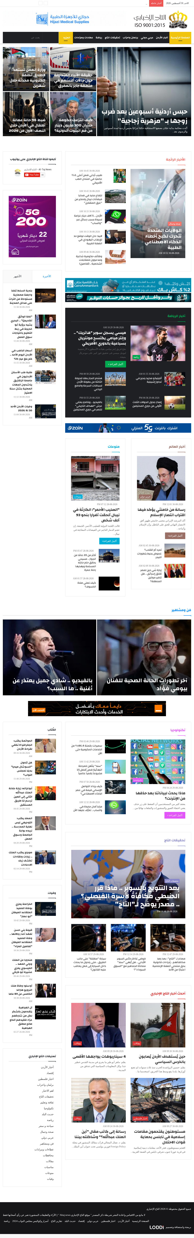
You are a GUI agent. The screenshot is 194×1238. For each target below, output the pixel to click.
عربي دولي (147, 37)
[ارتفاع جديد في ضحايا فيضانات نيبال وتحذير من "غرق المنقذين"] (115, 196)
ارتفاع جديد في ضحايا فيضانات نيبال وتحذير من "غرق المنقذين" (88, 199)
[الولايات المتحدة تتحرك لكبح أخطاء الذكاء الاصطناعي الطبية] (158, 213)
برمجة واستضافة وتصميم (178, 1227)
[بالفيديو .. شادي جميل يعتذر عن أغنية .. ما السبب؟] (49, 657)
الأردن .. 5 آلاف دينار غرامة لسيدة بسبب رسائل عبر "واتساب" (88, 219)
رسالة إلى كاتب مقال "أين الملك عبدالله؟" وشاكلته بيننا (100, 1134)
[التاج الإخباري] (161, 19)
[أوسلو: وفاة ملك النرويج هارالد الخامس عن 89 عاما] (45, 991)
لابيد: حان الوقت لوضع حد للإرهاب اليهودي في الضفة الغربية (88, 240)
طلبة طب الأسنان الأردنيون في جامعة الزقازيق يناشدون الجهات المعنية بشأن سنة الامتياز (20, 382)
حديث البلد (48, 1114)
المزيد (66, 37)
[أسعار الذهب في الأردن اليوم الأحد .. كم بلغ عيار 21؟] (45, 355)
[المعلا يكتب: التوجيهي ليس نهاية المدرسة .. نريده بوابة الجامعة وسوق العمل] (45, 823)
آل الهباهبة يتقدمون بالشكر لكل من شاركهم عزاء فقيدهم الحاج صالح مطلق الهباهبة (21, 1018)
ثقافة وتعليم (47, 1102)
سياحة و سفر (46, 1126)
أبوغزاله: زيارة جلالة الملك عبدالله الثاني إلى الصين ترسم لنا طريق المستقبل (20, 796)
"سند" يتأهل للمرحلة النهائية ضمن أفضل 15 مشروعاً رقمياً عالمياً (89, 770)
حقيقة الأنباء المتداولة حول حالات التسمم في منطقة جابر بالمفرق (73, 80)
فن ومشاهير (47, 1143)
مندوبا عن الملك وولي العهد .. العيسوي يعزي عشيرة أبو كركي (22, 966)
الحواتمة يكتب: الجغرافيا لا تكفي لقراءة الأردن (21, 744)
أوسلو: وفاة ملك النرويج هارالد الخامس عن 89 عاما (20, 989)
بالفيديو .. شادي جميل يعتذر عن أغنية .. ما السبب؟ (52, 684)
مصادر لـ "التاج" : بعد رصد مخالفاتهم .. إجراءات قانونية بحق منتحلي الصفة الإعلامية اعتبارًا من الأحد (169, 964)
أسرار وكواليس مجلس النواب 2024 (30, 1221)
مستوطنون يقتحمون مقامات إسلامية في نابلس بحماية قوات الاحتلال (159, 1137)
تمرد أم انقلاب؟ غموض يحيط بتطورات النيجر (149, 553)
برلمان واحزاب (130, 37)
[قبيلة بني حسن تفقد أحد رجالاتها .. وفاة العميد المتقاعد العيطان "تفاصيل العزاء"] (45, 935)
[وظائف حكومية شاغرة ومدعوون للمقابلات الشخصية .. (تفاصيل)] (115, 257)
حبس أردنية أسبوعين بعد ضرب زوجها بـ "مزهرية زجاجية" (144, 116)
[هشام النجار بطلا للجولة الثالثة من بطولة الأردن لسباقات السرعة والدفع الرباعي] (115, 379)
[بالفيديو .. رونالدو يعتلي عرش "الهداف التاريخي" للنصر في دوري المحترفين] (115, 403)
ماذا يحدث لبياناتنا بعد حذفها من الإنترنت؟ (160, 796)
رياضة (99, 37)
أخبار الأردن (162, 37)
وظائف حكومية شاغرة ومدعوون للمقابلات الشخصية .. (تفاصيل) (89, 260)
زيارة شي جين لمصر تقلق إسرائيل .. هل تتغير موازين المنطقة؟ (151, 576)
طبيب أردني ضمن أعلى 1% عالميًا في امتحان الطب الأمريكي (87, 179)
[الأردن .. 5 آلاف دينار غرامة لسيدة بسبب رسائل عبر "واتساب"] (115, 216)
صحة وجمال (47, 1131)
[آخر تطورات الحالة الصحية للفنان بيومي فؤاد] (144, 657)
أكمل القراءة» (175, 535)
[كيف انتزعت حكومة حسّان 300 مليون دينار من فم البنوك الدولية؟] (73, 114)
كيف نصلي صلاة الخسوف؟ (86, 584)
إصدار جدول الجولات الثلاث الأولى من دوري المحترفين (147, 404)
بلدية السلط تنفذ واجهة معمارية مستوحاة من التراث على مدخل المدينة (20, 296)
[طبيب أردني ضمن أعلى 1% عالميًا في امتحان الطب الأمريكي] (119, 176)
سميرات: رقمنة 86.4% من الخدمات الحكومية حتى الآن (86, 749)
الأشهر (17, 276)
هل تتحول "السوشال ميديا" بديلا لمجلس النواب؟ (21, 768)
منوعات (49, 1173)
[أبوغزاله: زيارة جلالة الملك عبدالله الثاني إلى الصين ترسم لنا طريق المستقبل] (45, 793)
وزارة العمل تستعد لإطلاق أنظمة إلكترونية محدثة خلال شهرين (27, 77)
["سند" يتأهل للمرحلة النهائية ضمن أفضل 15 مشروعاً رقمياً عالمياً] (115, 767)
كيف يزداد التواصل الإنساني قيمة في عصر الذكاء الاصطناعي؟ (89, 790)
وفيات (50, 1179)
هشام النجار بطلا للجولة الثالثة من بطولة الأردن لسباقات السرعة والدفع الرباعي (88, 384)
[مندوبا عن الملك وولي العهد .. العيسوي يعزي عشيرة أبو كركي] (45, 965)
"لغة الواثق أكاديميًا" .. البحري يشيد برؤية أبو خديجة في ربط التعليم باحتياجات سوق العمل (21, 327)
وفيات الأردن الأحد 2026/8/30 (21, 408)
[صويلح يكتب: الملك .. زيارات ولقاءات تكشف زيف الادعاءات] (45, 857)
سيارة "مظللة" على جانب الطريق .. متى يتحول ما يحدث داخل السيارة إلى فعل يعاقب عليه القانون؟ (90, 964)
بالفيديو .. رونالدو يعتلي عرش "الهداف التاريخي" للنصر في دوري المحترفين (87, 406)
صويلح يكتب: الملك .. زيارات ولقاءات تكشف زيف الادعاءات (20, 858)
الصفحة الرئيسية (180, 37)
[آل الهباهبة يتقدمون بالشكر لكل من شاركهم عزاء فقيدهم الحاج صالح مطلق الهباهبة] (45, 1012)
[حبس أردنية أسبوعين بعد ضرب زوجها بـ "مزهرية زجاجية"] (144, 91)
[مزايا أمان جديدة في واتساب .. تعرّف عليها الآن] (115, 807)
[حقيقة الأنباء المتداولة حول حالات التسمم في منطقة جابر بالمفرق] (73, 69)
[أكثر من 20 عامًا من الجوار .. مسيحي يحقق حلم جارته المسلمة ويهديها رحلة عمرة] (109, 556)
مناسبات (49, 1167)
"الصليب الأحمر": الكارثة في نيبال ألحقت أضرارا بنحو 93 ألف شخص (96, 515)
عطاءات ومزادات (83, 37)
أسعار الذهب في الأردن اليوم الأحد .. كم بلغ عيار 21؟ (21, 354)
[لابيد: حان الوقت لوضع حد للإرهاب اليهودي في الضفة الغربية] (115, 237)
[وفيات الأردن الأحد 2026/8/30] (45, 411)
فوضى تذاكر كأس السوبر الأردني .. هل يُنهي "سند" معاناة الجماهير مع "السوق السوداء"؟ (129, 964)
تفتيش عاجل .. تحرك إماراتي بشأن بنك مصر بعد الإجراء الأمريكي (114, 3)
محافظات (48, 1155)
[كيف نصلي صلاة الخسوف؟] (109, 583)
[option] (97, 91)
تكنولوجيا (49, 1108)
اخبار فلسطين (46, 1079)
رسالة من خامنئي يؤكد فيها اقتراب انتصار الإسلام (161, 512)
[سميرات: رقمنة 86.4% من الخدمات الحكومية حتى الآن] (115, 746)
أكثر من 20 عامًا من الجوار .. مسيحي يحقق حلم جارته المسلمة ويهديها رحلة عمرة (85, 562)
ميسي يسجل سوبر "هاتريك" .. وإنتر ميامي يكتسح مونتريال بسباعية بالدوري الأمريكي (100, 338)
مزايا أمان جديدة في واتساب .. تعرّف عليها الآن (87, 808)
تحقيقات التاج (112, 37)
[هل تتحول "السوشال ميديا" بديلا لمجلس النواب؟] (45, 767)
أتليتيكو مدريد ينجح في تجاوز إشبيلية (149, 380)
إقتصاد (50, 1073)
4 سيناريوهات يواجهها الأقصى (99, 1056)
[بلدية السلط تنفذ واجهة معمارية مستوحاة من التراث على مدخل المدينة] (45, 295)
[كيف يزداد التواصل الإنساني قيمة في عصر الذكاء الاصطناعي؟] (115, 787)
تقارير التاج (56, 1221)
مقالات (50, 1161)
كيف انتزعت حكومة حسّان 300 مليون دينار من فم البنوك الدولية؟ (73, 125)
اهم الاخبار (48, 1090)
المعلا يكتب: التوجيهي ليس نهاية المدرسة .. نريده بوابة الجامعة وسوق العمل (22, 828)
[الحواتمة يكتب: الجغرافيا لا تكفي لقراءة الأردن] (45, 746)
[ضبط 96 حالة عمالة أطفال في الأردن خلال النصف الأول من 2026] (26, 114)
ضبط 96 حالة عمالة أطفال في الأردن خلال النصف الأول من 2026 (27, 125)
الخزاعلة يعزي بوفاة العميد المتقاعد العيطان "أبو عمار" (21, 910)
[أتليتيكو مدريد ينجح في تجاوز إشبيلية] (174, 379)
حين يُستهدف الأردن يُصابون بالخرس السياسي (162, 1059)
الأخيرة (47, 276)
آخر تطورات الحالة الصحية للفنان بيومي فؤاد (147, 684)
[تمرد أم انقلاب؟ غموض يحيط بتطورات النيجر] (174, 550)
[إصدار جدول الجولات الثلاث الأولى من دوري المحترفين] (174, 403)
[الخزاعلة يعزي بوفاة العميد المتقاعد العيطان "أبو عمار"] (45, 909)
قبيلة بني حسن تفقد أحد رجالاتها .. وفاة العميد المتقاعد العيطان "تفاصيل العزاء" (20, 938)
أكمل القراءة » (115, 364)
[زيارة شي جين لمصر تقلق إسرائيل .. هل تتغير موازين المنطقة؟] (174, 571)
